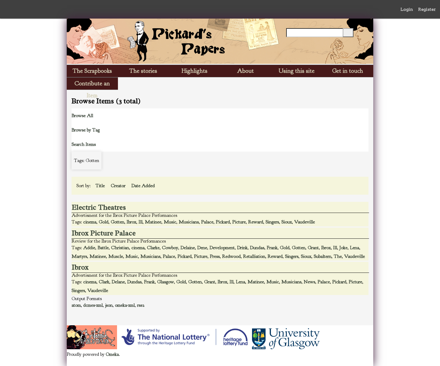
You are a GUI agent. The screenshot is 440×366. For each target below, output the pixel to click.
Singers (272, 222)
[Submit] (348, 32)
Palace (207, 222)
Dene (202, 248)
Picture (239, 222)
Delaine (187, 248)
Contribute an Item (92, 85)
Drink (242, 248)
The (338, 256)
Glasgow (165, 282)
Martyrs (79, 256)
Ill (140, 222)
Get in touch (347, 71)
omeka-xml (125, 305)
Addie (89, 248)
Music (170, 222)
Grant (313, 248)
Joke (343, 248)
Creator (119, 186)
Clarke (153, 248)
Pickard (223, 222)
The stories (143, 71)
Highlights (194, 71)
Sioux (286, 222)
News (309, 282)
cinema (89, 222)
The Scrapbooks (92, 71)
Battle (103, 248)
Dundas (257, 248)
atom (76, 305)
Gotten (117, 222)
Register (427, 9)
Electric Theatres (99, 207)
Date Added (143, 186)
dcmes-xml (93, 305)
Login (406, 9)
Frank (272, 248)
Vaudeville (304, 222)
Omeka (112, 354)
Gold (103, 222)
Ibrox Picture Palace (104, 233)
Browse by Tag (86, 130)
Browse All (82, 116)
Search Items (84, 144)
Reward (255, 222)
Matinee (153, 222)
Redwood (231, 256)
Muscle (115, 256)
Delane (118, 282)
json (109, 305)
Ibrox (131, 222)
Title (100, 186)
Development (222, 248)
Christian (120, 248)
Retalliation (254, 256)
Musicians (189, 222)
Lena (354, 248)
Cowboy (170, 248)
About (245, 71)
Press (215, 256)
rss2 (141, 305)
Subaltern (322, 256)
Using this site (297, 71)
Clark (104, 282)
